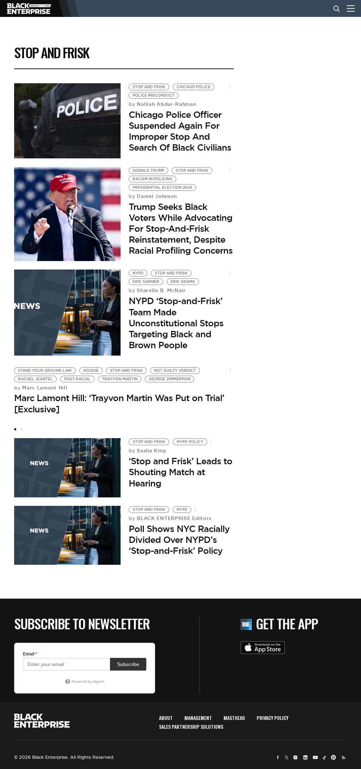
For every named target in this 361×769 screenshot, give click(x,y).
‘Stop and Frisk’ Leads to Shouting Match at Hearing (180, 472)
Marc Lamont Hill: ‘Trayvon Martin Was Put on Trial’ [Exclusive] (119, 403)
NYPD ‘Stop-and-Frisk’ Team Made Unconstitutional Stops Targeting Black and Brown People (176, 323)
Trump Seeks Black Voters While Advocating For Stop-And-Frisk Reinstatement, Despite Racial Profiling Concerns (181, 228)
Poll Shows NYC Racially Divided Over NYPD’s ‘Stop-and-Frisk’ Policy (179, 539)
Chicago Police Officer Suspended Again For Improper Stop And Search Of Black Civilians (180, 131)
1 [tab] (15, 429)
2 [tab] (21, 429)
